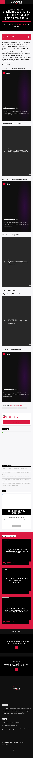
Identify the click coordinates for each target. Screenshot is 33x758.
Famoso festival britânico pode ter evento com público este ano (17, 643)
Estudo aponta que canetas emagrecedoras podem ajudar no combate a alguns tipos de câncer (16, 610)
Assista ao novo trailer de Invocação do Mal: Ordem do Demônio (16, 665)
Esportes (12, 9)
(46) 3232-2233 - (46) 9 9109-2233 (11, 722)
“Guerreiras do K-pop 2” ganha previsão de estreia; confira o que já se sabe (15, 469)
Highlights (20, 9)
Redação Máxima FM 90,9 (19, 25)
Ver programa (16, 526)
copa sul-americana (16, 405)
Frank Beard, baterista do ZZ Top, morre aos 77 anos (15, 477)
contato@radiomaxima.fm (10, 725)
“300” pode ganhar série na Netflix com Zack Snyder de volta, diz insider (15, 480)
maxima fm (5, 591)
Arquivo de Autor (16, 422)
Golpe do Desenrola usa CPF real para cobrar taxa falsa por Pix (16, 473)
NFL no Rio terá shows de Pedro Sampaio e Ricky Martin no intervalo (17, 580)
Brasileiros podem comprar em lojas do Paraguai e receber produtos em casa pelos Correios (16, 484)
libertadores (22, 408)
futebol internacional (9, 408)
